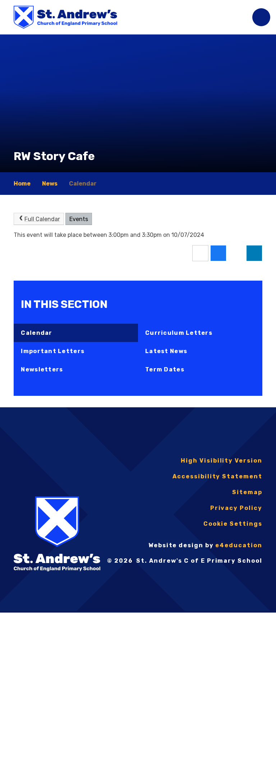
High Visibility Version (221, 460)
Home (22, 183)
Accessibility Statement (217, 476)
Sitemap (247, 492)
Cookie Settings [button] (232, 523)
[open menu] (261, 17)
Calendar (83, 183)
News (50, 183)
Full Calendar (42, 219)
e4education (238, 545)
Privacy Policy (236, 508)
